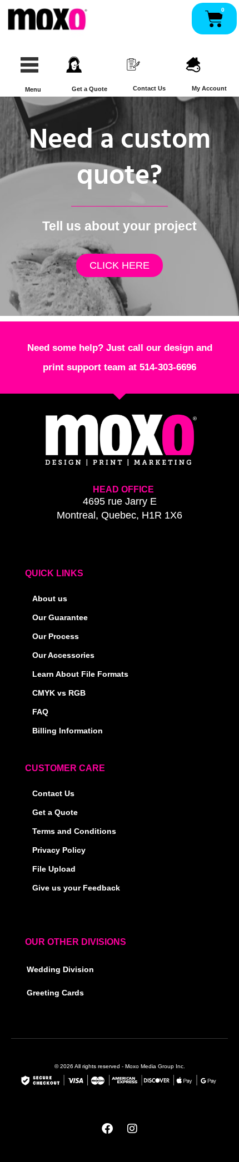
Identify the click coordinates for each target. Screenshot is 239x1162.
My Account (209, 88)
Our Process (55, 636)
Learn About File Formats (80, 674)
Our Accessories (63, 655)
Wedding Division (60, 969)
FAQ (40, 712)
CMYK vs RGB (59, 693)
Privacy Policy (59, 850)
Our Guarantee (60, 617)
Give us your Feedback (76, 888)
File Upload (54, 869)
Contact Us (149, 88)
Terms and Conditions (74, 831)
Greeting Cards (55, 993)
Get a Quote (89, 88)
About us (49, 599)
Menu (33, 89)
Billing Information (67, 731)
